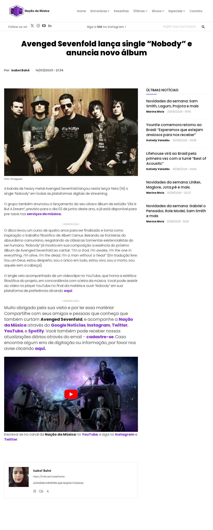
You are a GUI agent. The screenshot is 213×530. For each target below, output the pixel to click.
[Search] (203, 26)
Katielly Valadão (158, 140)
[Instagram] (38, 26)
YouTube (13, 331)
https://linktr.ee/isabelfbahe (49, 476)
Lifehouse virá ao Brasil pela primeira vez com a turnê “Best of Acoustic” (176, 158)
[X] (156, 70)
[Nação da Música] (29, 11)
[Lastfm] (41, 489)
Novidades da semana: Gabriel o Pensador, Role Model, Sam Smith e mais (176, 210)
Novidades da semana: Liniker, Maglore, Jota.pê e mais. (173, 185)
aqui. (40, 348)
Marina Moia (155, 111)
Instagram (98, 325)
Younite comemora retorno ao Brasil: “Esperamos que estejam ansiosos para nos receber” (174, 129)
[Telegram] (175, 70)
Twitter (120, 325)
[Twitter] (32, 26)
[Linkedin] (50, 26)
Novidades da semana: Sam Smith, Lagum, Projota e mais (172, 104)
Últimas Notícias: (162, 90)
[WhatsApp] (147, 70)
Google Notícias (68, 325)
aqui (68, 290)
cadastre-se (100, 337)
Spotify (36, 331)
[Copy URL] (195, 70)
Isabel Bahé (20, 70)
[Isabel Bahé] (19, 480)
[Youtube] (44, 26)
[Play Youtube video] (71, 394)
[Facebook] (166, 70)
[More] (204, 70)
